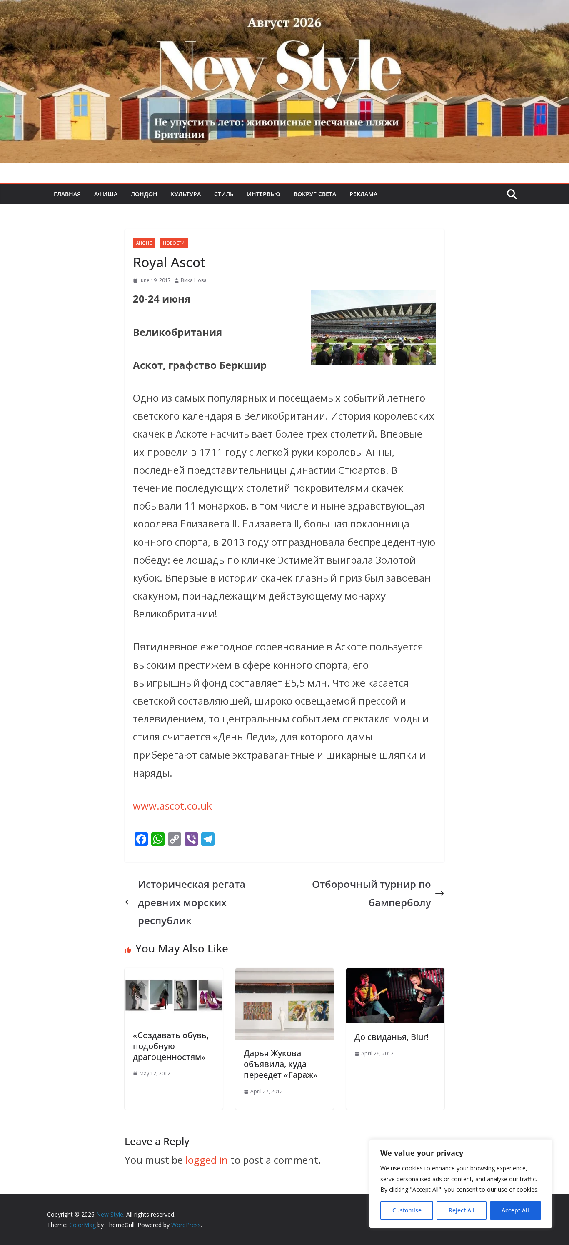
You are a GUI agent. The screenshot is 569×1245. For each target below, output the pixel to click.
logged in (206, 1160)
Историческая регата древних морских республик (191, 902)
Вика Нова (194, 280)
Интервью (263, 194)
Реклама (363, 194)
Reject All (461, 1210)
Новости (174, 243)
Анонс (144, 243)
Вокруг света (315, 194)
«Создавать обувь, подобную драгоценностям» (171, 1046)
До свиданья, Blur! (391, 1036)
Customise (407, 1210)
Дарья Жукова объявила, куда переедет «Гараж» (281, 1064)
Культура (186, 194)
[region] (460, 1183)
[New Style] (284, 9)
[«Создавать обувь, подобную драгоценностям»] (174, 977)
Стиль (224, 194)
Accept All (515, 1210)
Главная (67, 194)
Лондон (144, 194)
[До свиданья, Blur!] (395, 977)
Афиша (105, 194)
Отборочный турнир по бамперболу (371, 893)
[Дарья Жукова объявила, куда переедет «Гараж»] (284, 977)
